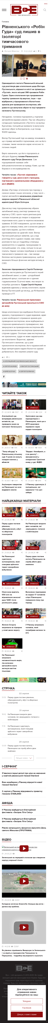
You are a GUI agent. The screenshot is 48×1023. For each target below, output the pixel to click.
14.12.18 (7, 947)
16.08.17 (7, 481)
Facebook (26, 1008)
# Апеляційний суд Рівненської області (19, 361)
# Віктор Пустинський (29, 366)
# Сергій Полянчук (26, 371)
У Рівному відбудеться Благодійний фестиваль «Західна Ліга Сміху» (19, 820)
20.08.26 (31, 553)
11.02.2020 (28, 51)
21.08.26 (31, 520)
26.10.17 (7, 448)
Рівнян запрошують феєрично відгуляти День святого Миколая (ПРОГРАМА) (24, 829)
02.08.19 (7, 412)
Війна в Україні (13, 584)
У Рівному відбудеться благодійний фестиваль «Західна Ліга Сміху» (19, 811)
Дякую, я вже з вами (26, 1014)
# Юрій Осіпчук (9, 371)
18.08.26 (31, 621)
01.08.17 (31, 481)
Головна (5, 22)
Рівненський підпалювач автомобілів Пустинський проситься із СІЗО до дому (23, 303)
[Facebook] (4, 376)
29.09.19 (7, 900)
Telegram (27, 1001)
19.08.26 (7, 588)
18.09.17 (31, 448)
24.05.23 (8, 854)
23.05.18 (31, 412)
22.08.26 (8, 520)
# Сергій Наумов (10, 366)
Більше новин (22, 758)
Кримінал (34, 408)
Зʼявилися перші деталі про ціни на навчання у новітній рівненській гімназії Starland (23, 774)
